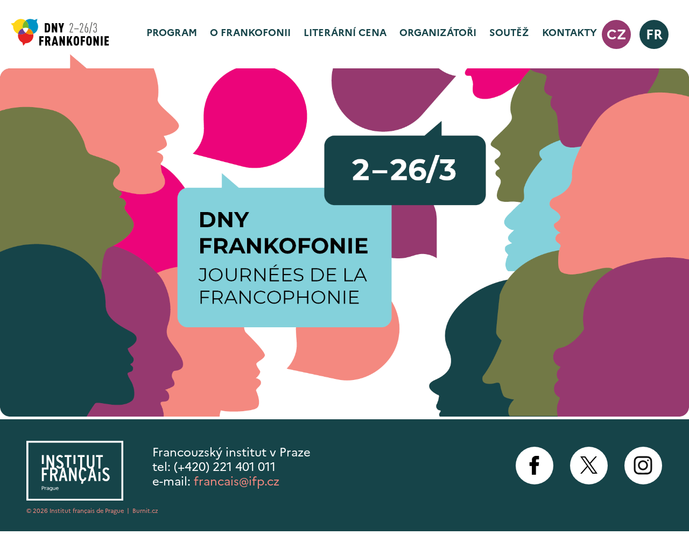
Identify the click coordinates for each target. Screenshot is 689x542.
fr (654, 34)
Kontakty (569, 32)
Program (171, 32)
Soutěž (509, 32)
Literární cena (345, 32)
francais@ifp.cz (236, 481)
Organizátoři (437, 32)
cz (616, 34)
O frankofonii (250, 32)
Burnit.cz (145, 510)
